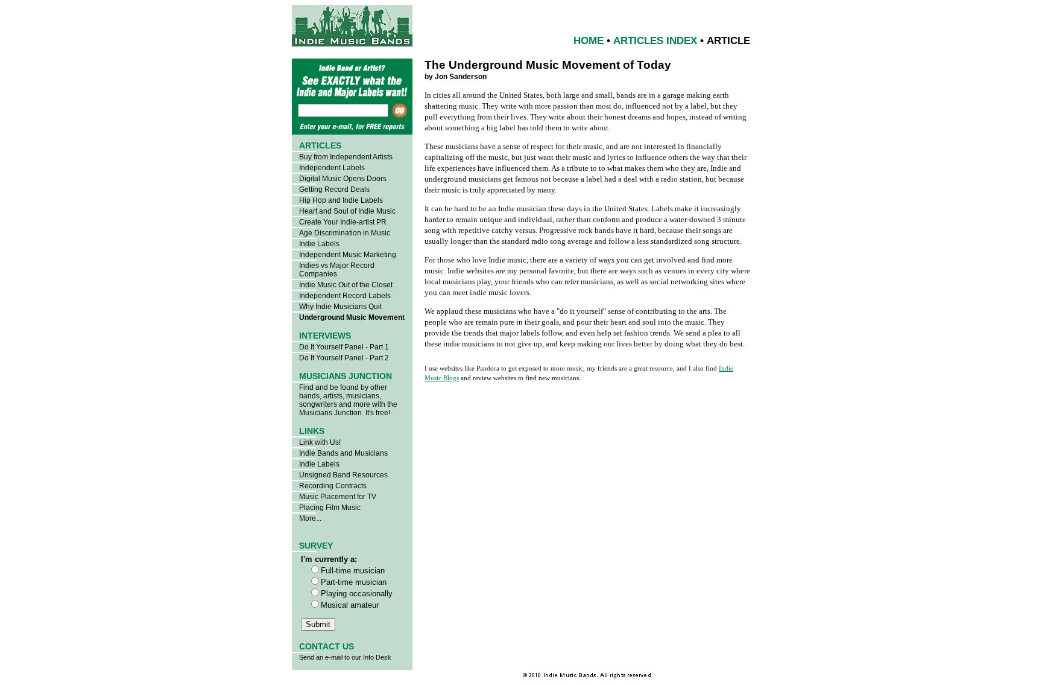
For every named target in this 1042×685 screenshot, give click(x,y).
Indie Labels (319, 244)
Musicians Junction (330, 413)
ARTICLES (320, 145)
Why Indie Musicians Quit (340, 306)
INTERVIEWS (325, 335)
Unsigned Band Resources (343, 475)
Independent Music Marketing (347, 254)
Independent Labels (332, 168)
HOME (588, 40)
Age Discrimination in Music (344, 233)
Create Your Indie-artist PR (343, 222)
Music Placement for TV (337, 496)
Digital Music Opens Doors (343, 178)
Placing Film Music (330, 507)
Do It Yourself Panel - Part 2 (344, 358)
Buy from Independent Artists (346, 157)
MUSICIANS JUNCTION (345, 376)
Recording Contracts (333, 486)
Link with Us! (320, 442)
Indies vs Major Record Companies (336, 269)
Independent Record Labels (345, 296)
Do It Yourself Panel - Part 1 (344, 347)
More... (310, 518)
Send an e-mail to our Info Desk (345, 657)
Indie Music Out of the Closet (346, 285)
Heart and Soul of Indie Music (347, 211)
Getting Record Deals (334, 189)
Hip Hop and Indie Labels (341, 200)
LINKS (311, 431)
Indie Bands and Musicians (343, 453)
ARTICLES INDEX (655, 40)
